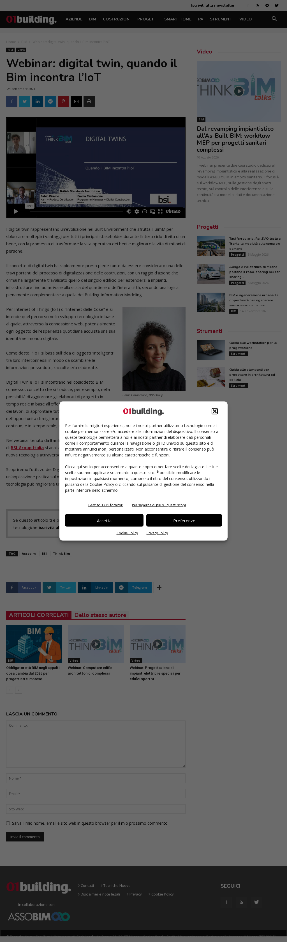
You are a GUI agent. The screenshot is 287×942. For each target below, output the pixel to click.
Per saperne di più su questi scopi (159, 505)
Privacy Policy (157, 533)
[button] (214, 411)
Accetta (104, 520)
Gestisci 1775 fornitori (105, 505)
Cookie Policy (127, 533)
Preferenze (184, 520)
